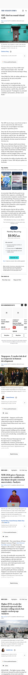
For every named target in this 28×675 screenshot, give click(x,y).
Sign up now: (4, 20)
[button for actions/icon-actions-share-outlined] (24, 55)
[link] (9, 10)
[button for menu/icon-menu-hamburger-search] (25, 11)
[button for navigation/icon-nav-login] (22, 10)
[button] (22, 10)
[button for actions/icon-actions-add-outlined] (11, 52)
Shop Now (6, 335)
